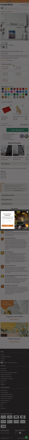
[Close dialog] (27, 212)
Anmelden (7, 225)
